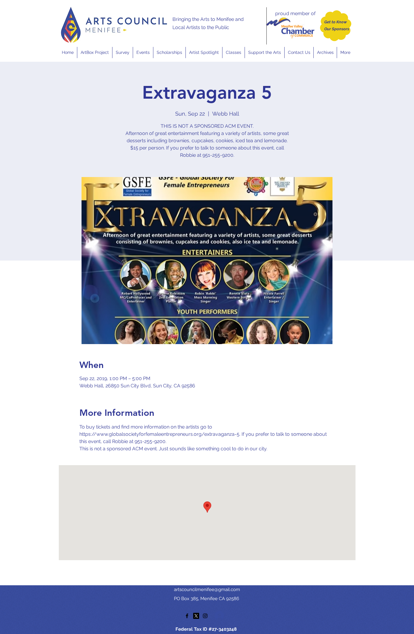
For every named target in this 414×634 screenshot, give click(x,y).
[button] (143, 52)
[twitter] (196, 616)
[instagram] (205, 616)
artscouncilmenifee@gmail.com (207, 589)
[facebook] (187, 616)
